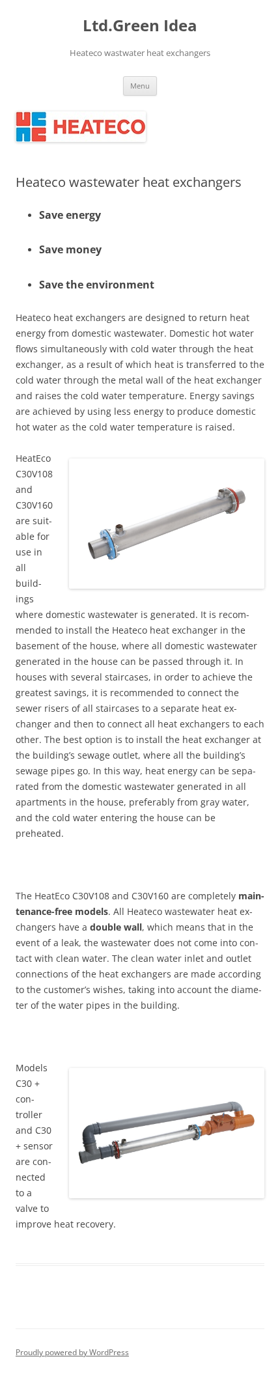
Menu (140, 86)
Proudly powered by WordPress (72, 1352)
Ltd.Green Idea (140, 26)
